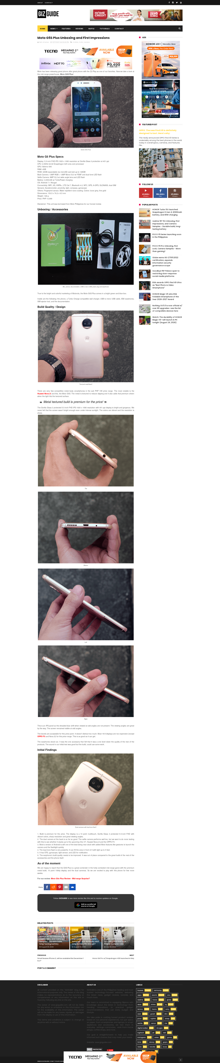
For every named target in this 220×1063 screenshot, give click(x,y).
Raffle (91, 29)
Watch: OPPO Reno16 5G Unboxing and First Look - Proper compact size (116, 941)
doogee (159, 1028)
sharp (167, 1018)
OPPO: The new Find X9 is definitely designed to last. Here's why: (157, 132)
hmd (139, 1042)
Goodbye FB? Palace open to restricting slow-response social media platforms (166, 273)
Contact (49, 3)
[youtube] (181, 2)
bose (165, 1047)
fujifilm (153, 1018)
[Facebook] (47, 887)
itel (166, 1023)
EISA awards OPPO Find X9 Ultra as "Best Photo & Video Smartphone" (166, 285)
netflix (140, 1023)
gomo (169, 1037)
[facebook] (169, 2)
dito (166, 1014)
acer (139, 1014)
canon (153, 1023)
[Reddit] (53, 887)
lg (166, 1004)
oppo (106, 930)
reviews (87, 42)
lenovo (140, 1009)
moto (81, 42)
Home (42, 29)
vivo (168, 995)
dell (164, 1033)
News (53, 29)
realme (140, 1000)
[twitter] (177, 2)
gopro (165, 1042)
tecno (154, 1009)
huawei (140, 990)
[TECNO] (110, 1057)
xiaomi (154, 995)
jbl (153, 1033)
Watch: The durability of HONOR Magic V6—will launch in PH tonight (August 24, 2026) (167, 320)
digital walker (143, 1028)
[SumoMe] (72, 887)
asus (139, 1004)
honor (75, 930)
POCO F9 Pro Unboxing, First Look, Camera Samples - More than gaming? (166, 249)
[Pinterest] (60, 887)
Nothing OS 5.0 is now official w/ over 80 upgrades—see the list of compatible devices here (167, 308)
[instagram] (173, 2)
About (40, 3)
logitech (141, 1033)
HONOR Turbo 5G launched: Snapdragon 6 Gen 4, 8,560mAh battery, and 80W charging (167, 212)
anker (156, 1037)
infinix (153, 1004)
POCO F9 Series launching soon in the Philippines (166, 235)
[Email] (66, 887)
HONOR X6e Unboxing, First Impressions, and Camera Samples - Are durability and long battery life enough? (85, 940)
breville (152, 1047)
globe (169, 1000)
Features (66, 29)
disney (151, 1042)
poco (139, 1018)
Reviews (79, 29)
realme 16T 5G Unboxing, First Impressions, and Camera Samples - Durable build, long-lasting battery (52, 940)
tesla (140, 1047)
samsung (157, 990)
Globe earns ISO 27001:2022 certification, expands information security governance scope (165, 261)
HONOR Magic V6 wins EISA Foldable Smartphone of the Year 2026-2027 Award (165, 297)
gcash (152, 1014)
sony (167, 1009)
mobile (75, 42)
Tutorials (105, 29)
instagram (142, 1037)
